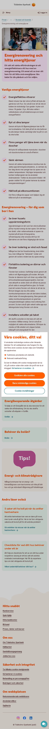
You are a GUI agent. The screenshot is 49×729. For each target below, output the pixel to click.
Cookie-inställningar (24, 391)
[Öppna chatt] (44, 724)
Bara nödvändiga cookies (24, 383)
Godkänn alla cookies (24, 375)
